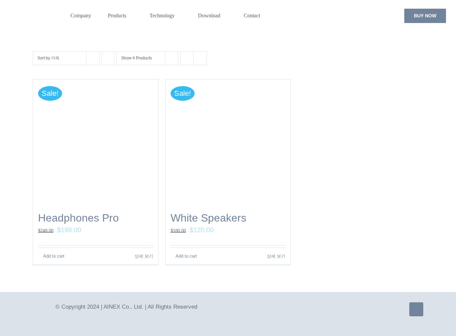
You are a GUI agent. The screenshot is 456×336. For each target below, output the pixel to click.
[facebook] (416, 309)
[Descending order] (108, 58)
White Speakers (208, 218)
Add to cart (53, 256)
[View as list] (200, 58)
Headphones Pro (78, 218)
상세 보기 (144, 256)
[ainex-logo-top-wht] (35, 12)
